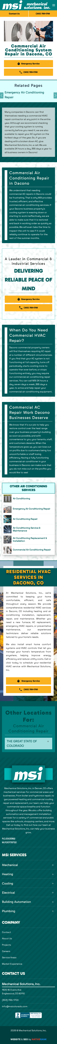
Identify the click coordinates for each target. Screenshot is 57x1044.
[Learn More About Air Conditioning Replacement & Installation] (28, 539)
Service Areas (9, 957)
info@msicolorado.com (14, 1006)
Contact (6, 932)
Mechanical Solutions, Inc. (21, 984)
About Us (7, 938)
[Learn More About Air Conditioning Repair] (28, 519)
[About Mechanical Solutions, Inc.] (28, 774)
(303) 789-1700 (10, 1000)
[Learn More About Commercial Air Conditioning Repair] (28, 550)
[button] (53, 5)
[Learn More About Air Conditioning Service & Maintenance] (28, 529)
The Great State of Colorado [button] (22, 743)
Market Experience (12, 963)
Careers (6, 951)
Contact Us (14, 13)
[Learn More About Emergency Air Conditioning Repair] (28, 509)
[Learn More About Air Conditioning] (28, 499)
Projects (6, 944)
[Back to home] (26, 5)
